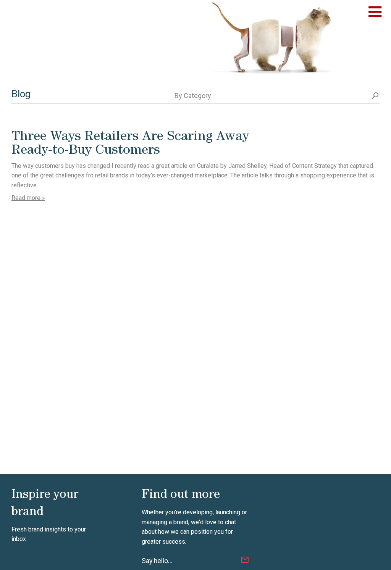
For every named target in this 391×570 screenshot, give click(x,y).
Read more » (28, 197)
